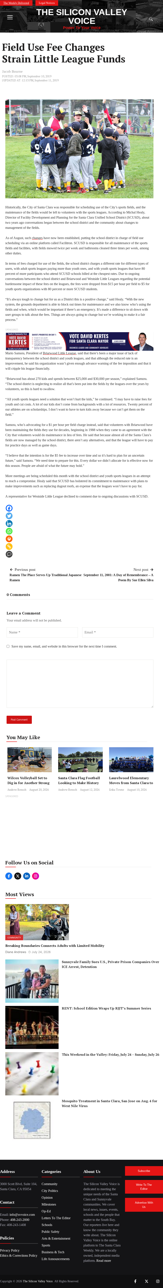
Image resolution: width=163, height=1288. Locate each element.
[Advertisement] (81, 828)
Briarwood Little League (59, 353)
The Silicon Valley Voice (81, 16)
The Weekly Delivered (16, 2)
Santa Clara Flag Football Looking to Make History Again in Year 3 (79, 783)
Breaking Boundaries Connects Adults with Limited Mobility (54, 945)
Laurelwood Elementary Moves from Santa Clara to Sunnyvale (131, 783)
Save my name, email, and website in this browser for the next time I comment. (64, 646)
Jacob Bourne (12, 71)
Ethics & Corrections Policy (18, 1255)
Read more (103, 1260)
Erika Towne (116, 790)
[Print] (9, 538)
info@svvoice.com (22, 1214)
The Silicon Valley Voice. (38, 1281)
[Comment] (9, 554)
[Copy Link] (9, 546)
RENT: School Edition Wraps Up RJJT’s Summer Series (106, 1008)
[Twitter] (9, 515)
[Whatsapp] (9, 531)
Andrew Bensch (16, 790)
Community (14, 937)
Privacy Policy (10, 1250)
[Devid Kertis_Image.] (79, 341)
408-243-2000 (19, 1220)
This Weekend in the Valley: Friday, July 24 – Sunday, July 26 (110, 1054)
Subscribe (144, 1171)
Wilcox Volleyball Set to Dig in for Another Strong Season (28, 783)
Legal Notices (47, 2)
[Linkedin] (9, 523)
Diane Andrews (15, 952)
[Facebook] (9, 508)
